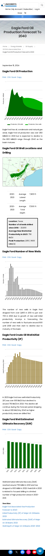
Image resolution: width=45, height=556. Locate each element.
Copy (19, 77)
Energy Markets (16, 46)
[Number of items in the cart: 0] (25, 13)
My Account (17, 9)
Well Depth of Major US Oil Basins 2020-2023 (21, 526)
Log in (37, 9)
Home (7, 9)
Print (4, 77)
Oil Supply (29, 46)
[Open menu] (22, 16)
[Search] (42, 5)
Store (20, 13)
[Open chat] (40, 551)
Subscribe (28, 9)
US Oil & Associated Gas (12, 49)
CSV (9, 77)
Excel (14, 77)
